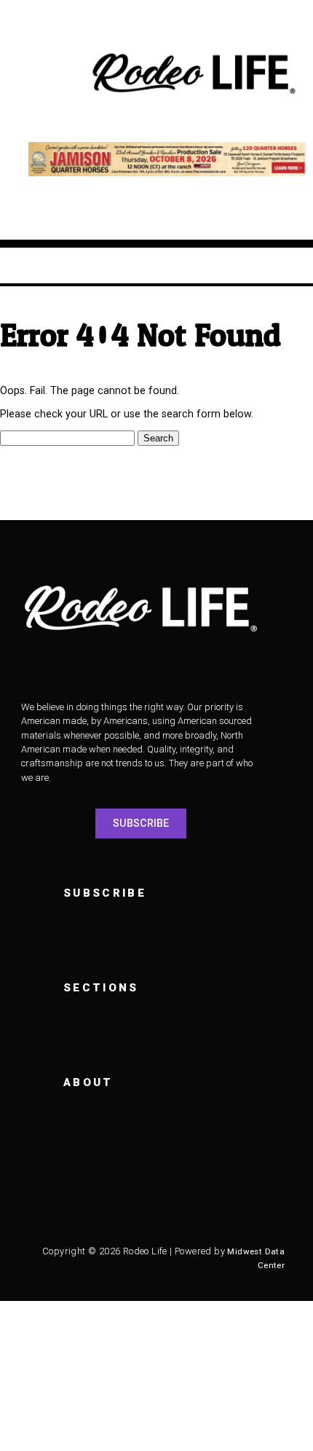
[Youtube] (166, 1211)
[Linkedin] (207, 1211)
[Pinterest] (247, 1211)
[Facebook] (46, 1211)
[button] (45, 74)
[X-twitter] (126, 1211)
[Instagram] (86, 1211)
